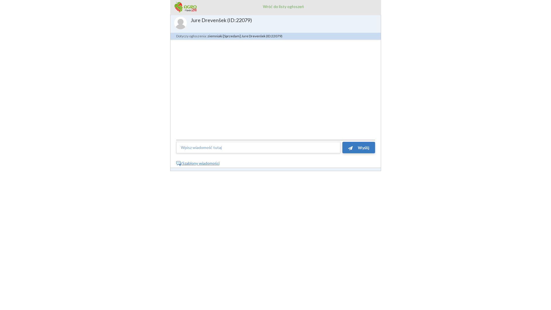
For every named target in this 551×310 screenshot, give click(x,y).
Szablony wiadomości (200, 163)
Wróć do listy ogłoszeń (283, 6)
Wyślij (363, 147)
